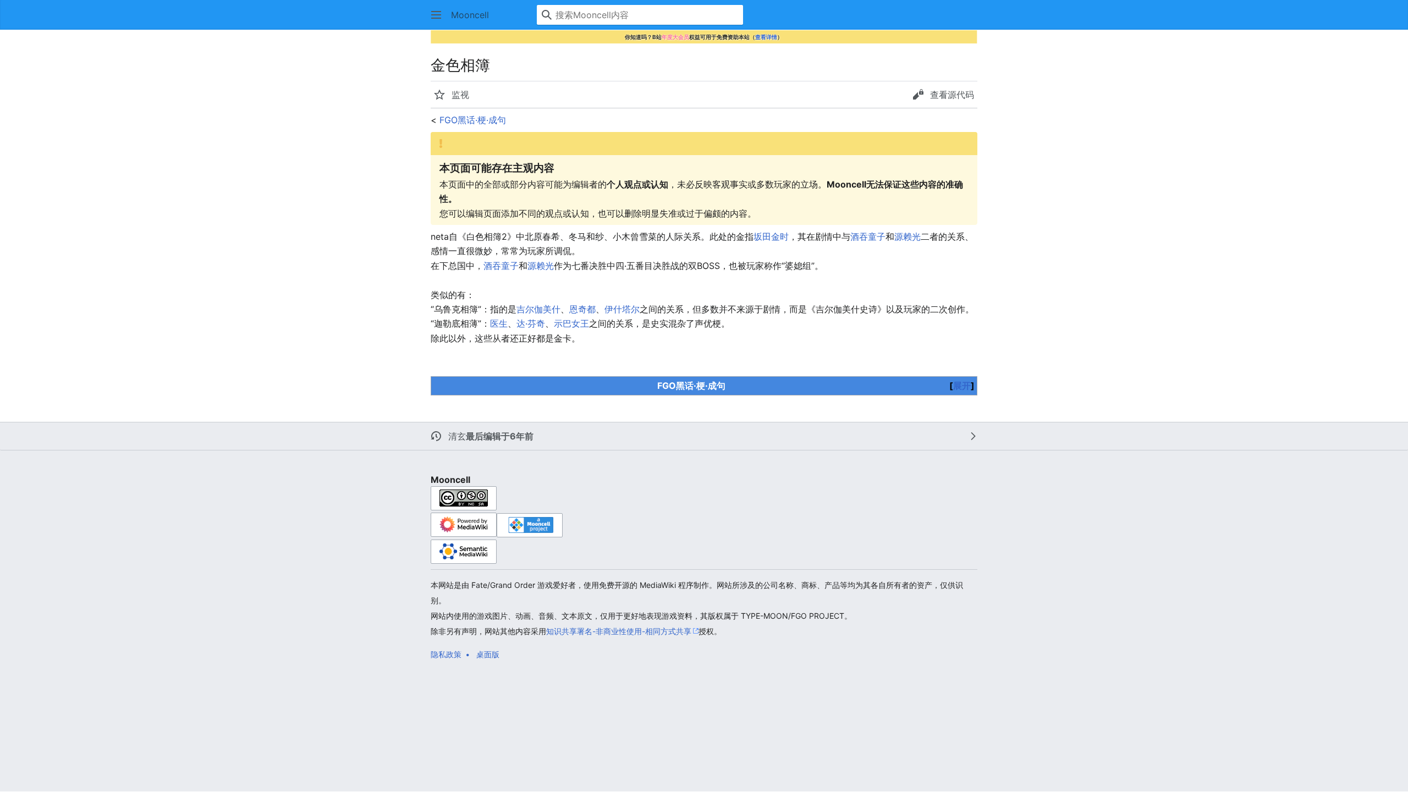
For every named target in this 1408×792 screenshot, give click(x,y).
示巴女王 (571, 323)
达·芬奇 (530, 323)
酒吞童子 (868, 236)
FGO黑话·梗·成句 (472, 119)
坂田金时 (771, 236)
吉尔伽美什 (538, 309)
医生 (499, 323)
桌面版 (487, 654)
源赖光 (907, 236)
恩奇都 (582, 309)
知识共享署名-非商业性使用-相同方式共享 (618, 631)
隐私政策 (446, 654)
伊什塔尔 (622, 309)
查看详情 (766, 37)
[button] (436, 15)
